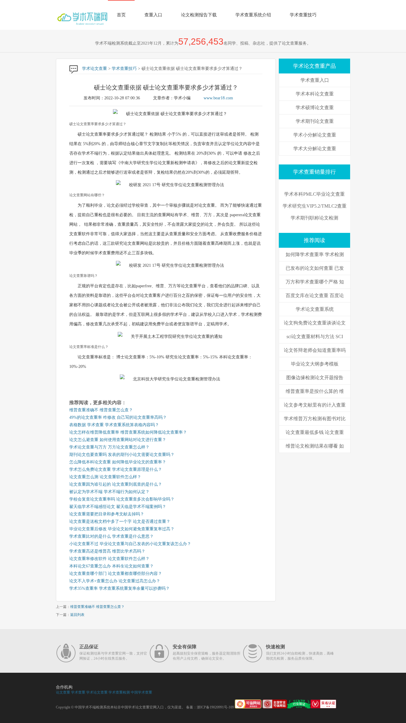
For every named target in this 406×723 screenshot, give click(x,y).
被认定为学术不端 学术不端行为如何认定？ (109, 492)
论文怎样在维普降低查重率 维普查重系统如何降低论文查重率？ (128, 432)
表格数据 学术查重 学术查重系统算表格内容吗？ (114, 425)
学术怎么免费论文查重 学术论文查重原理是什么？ (115, 469)
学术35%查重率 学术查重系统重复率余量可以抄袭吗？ (119, 588)
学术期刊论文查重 (315, 121)
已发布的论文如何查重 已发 (315, 268)
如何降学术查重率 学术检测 (315, 254)
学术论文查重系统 (315, 309)
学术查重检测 (119, 692)
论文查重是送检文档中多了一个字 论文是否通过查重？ (119, 521)
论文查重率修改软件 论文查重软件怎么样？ (109, 558)
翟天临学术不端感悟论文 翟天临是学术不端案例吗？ (117, 506)
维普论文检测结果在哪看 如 (315, 445)
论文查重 (63, 692)
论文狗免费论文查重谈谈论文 (315, 322)
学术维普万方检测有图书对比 (315, 418)
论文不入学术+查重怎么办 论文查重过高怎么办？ (114, 581)
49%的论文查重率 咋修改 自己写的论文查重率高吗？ (118, 417)
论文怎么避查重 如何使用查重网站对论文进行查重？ (117, 439)
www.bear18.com (218, 98)
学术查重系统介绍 (253, 14)
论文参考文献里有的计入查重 (315, 404)
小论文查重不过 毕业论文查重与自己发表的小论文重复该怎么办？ (130, 544)
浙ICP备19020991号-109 (215, 707)
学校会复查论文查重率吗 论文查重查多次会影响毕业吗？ (121, 499)
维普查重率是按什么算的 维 (315, 391)
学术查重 (78, 692)
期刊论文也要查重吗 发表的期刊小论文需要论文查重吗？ (121, 454)
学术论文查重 (94, 68)
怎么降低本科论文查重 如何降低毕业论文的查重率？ (117, 462)
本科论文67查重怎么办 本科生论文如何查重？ (111, 566)
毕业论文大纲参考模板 (315, 363)
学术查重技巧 (303, 14)
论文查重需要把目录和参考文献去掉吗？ (106, 514)
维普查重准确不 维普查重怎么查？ (101, 410)
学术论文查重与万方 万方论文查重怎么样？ (109, 447)
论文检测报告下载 (199, 14)
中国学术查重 (141, 692)
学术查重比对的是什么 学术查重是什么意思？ (111, 536)
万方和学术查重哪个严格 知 (315, 281)
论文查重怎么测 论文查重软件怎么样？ (105, 477)
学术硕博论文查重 (315, 107)
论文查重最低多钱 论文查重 (315, 432)
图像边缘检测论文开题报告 (314, 377)
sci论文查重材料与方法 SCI (315, 336)
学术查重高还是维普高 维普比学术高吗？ (107, 551)
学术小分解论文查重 (314, 134)
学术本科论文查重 (315, 93)
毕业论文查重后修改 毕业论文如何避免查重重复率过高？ (121, 529)
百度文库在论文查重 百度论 (315, 295)
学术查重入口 (314, 80)
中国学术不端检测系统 (92, 707)
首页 (121, 14)
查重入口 (153, 14)
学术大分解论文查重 (314, 148)
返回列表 (77, 615)
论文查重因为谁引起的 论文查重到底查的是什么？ (115, 484)
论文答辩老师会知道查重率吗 (315, 350)
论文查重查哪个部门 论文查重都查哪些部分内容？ (115, 573)
